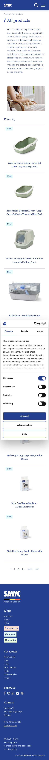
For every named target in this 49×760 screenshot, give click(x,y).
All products (9, 657)
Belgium (8, 715)
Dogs (6, 664)
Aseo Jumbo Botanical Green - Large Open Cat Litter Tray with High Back (24, 213)
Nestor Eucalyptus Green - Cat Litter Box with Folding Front (24, 260)
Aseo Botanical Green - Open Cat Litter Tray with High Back (24, 165)
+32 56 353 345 (12, 722)
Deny (24, 434)
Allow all (24, 416)
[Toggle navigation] (42, 5)
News (7, 620)
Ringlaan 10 (9, 708)
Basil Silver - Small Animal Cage (24, 316)
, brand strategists (30, 755)
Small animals (10, 667)
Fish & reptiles (10, 674)
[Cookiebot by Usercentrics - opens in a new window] (34, 324)
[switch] (42, 387)
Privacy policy (10, 742)
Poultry (7, 678)
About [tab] (40, 331)
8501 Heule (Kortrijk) (13, 712)
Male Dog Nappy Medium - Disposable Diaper (24, 505)
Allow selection (24, 425)
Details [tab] (24, 331)
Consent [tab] (9, 331)
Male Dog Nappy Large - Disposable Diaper (24, 457)
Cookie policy (10, 749)
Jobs (6, 623)
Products (8, 14)
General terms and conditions (17, 746)
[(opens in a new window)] (5, 693)
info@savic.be (10, 725)
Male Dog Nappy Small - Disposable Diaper (24, 553)
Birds (6, 671)
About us (8, 616)
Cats (6, 660)
